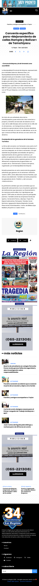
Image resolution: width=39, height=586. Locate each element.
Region (15, 47)
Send (34, 571)
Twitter (28, 557)
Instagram (19, 557)
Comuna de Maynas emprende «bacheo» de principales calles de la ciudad (10, 491)
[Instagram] (14, 557)
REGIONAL (22, 28)
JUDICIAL (13, 363)
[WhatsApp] (28, 52)
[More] (30, 240)
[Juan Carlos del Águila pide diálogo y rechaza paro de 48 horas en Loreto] (5, 420)
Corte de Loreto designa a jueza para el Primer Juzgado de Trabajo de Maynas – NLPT (19, 411)
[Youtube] (4, 560)
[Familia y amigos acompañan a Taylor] (5, 393)
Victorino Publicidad (26, 581)
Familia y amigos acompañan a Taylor (19, 397)
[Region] (19, 224)
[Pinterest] (24, 52)
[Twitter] (19, 52)
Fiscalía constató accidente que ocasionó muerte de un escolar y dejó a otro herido (20, 385)
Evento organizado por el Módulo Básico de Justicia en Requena (28, 491)
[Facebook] (15, 52)
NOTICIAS (16, 28)
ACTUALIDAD (14, 381)
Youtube (8, 560)
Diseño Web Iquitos (13, 581)
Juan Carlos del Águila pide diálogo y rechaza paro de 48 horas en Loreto (18, 426)
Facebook (9, 557)
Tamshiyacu (21, 213)
